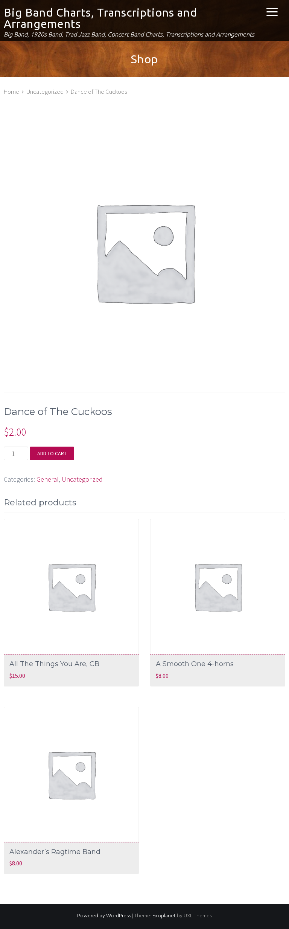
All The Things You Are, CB (54, 664)
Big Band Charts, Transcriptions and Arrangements (100, 18)
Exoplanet (164, 916)
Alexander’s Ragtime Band (54, 852)
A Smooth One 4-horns (195, 664)
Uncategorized (45, 92)
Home (11, 92)
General (48, 479)
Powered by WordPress (104, 916)
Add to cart (52, 453)
